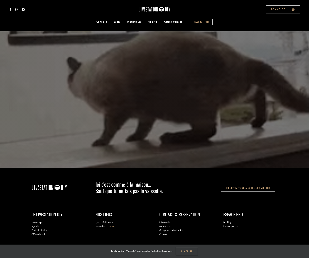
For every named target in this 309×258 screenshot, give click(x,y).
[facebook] (10, 9)
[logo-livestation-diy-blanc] (154, 7)
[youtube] (23, 9)
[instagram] (16, 9)
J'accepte (187, 251)
